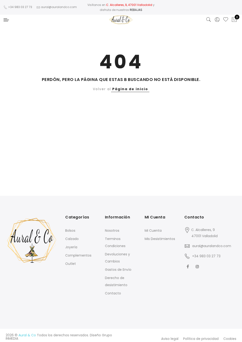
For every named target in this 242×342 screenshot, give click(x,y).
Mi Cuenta (153, 230)
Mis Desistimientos (160, 238)
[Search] (208, 20)
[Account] (217, 20)
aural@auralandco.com (211, 246)
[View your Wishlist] (225, 20)
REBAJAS (136, 10)
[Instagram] (198, 266)
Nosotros (112, 230)
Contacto (113, 293)
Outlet (70, 263)
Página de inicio (130, 89)
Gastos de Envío (118, 269)
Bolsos (70, 230)
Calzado (72, 238)
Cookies (229, 338)
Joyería (71, 247)
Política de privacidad (201, 338)
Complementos (78, 255)
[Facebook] (188, 266)
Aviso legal (169, 338)
